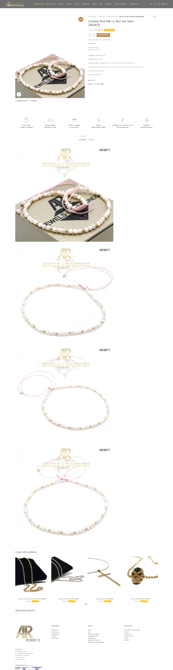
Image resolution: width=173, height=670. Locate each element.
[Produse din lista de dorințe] (158, 4)
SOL (89, 632)
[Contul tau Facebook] (93, 84)
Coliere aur (101, 16)
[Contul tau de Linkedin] (100, 84)
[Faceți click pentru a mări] (19, 94)
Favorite (126, 640)
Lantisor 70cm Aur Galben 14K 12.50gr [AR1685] (32, 599)
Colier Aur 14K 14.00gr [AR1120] (140, 599)
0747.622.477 (18, 649)
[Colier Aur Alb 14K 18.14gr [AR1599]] (68, 576)
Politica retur (55, 632)
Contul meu (127, 634)
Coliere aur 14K (112, 16)
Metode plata (55, 634)
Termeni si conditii (93, 634)
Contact (126, 632)
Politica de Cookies (93, 640)
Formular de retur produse (132, 630)
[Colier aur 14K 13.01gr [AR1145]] (104, 576)
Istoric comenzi (128, 636)
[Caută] (155, 4)
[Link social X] (95, 84)
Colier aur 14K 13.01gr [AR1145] (104, 599)
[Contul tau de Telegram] (102, 84)
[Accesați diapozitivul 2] (87, 604)
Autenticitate (92, 638)
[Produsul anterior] (152, 16)
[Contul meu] (151, 4)
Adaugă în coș (103, 34)
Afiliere (54, 636)
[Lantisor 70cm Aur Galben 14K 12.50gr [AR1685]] (32, 576)
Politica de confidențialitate (96, 642)
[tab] (82, 139)
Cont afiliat (55, 638)
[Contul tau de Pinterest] (98, 84)
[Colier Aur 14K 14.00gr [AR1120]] (141, 576)
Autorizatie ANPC (93, 636)
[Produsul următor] (157, 16)
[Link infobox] (26, 122)
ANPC (89, 630)
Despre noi (55, 630)
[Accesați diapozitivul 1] (85, 604)
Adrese (126, 638)
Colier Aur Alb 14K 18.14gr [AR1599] (68, 599)
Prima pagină (92, 16)
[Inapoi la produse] (154, 16)
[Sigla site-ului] (15, 4)
